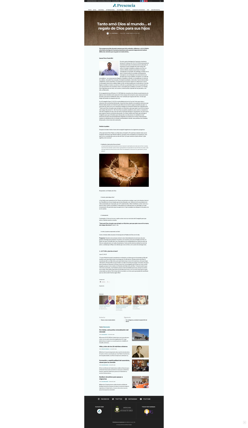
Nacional (101, 9)
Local (94, 9)
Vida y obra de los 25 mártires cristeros (113, 346)
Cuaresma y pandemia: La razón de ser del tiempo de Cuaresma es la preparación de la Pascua (123, 306)
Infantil (127, 9)
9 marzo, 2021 (122, 33)
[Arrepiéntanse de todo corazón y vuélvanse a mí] (140, 299)
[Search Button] (160, 1)
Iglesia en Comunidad (138, 9)
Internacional (110, 9)
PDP (148, 9)
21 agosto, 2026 (111, 334)
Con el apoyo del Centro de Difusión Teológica (124, 424)
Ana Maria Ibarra (105, 381)
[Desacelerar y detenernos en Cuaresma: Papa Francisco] (107, 299)
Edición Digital (155, 9)
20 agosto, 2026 (112, 381)
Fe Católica (120, 9)
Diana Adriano (104, 334)
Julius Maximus (115, 33)
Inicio (90, 9)
